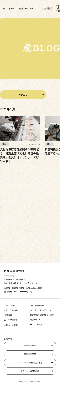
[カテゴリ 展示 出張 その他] (23, 94)
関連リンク (35, 319)
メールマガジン (11, 319)
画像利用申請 (30, 345)
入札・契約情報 (11, 310)
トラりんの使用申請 (30, 371)
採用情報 (8, 315)
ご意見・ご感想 (11, 324)
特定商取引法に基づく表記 (42, 315)
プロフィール (8, 8)
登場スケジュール (27, 8)
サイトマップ (36, 324)
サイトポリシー (37, 305)
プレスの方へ (10, 305)
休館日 (7, 288)
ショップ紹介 (45, 8)
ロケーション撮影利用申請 (30, 362)
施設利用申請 (30, 354)
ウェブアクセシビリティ (41, 310)
